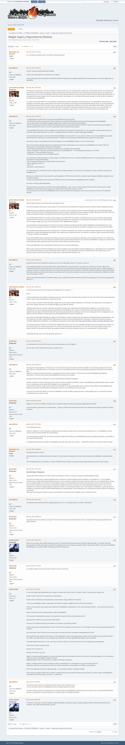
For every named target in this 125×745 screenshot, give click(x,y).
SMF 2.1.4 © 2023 (10, 743)
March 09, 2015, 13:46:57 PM (33, 540)
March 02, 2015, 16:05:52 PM (33, 116)
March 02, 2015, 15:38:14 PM (33, 87)
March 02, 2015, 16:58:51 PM (33, 287)
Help (102, 743)
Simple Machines (19, 743)
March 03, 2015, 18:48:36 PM (33, 516)
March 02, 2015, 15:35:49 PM (33, 68)
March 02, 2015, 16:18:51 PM (33, 200)
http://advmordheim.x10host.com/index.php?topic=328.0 (96, 321)
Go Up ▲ (116, 743)
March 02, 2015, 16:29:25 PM (33, 260)
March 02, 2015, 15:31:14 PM (33, 52)
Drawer (14, 341)
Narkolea (14, 589)
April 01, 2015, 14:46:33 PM (33, 699)
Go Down (11, 46)
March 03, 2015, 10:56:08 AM (33, 449)
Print (115, 46)
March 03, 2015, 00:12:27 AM (33, 400)
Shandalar (15, 540)
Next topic (113, 41)
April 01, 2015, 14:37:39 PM (33, 682)
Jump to (91, 732)
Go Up (10, 724)
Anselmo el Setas (17, 87)
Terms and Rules (109, 743)
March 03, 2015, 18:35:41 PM (33, 499)
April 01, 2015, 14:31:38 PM (33, 589)
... (30, 46)
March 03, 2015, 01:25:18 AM (33, 424)
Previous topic (104, 41)
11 (32, 46)
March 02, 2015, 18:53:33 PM (33, 364)
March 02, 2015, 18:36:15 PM (33, 341)
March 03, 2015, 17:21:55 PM (33, 469)
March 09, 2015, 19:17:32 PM (33, 565)
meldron (14, 68)
